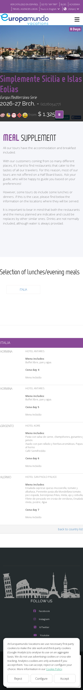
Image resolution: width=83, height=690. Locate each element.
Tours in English (48, 8)
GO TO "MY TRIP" (49, 4)
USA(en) (72, 8)
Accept (64, 679)
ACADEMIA (74, 4)
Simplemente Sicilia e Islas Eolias (41, 84)
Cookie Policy (54, 669)
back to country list (70, 529)
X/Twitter (44, 627)
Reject (18, 679)
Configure (41, 679)
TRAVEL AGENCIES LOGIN (25, 8)
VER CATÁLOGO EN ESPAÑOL (24, 4)
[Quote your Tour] (59, 115)
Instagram (44, 619)
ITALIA (23, 289)
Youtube (44, 635)
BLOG (63, 4)
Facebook (44, 611)
